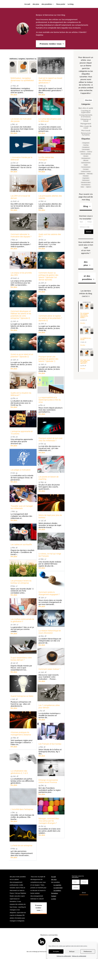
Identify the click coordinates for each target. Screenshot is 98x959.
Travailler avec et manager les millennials (22, 507)
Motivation (85, 176)
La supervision (57, 887)
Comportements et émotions (85, 116)
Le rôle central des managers (46, 158)
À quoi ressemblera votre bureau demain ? (21, 658)
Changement (85, 143)
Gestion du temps (85, 171)
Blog (85, 206)
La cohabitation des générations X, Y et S (19, 772)
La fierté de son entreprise (21, 845)
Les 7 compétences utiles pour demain (49, 706)
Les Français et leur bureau (50, 744)
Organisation (86, 178)
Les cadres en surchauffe (21, 544)
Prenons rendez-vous (51, 44)
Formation (85, 169)
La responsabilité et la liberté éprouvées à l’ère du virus (50, 399)
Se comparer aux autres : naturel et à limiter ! (84, 315)
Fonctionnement (85, 167)
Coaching (85, 145)
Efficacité (85, 160)
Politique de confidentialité (64, 956)
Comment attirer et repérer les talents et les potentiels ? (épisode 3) (50, 318)
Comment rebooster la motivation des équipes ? (21, 235)
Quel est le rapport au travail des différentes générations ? (50, 80)
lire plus (14, 95)
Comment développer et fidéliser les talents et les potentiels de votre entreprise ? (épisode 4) (21, 314)
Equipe (86, 165)
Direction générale (86, 154)
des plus (36, 4)
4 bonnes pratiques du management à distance (21, 733)
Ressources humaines (86, 134)
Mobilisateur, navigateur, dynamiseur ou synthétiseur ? (22, 80)
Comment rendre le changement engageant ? (49, 593)
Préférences (88, 951)
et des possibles (87, 277)
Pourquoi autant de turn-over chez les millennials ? (50, 439)
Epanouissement (85, 162)
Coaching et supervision (86, 111)
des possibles (47, 4)
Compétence (85, 147)
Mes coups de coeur (85, 127)
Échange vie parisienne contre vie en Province (48, 781)
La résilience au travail (85, 338)
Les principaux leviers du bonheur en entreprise (21, 582)
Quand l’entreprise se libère (22, 696)
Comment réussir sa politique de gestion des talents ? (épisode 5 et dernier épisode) (48, 276)
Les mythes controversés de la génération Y (22, 620)
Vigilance (88, 187)
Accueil (27, 4)
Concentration (85, 149)
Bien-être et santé (85, 108)
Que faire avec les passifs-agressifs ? (85, 361)
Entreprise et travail (86, 120)
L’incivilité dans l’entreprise (22, 809)
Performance (85, 180)
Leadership (82, 173)
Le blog (71, 4)
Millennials (89, 173)
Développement (86, 158)
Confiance (82, 151)
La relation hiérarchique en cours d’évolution (50, 631)
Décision (86, 156)
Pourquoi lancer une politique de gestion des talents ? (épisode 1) (48, 358)
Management (85, 124)
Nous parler (60, 4)
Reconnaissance (85, 184)
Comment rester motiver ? (49, 669)
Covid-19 (89, 151)
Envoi (88, 232)
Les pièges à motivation (21, 470)
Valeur (82, 187)
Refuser (71, 951)
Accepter (56, 951)
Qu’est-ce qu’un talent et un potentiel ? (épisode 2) (22, 355)
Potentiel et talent (85, 182)
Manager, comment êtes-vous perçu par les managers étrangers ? (49, 820)
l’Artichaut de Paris (44, 951)
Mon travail (85, 130)
